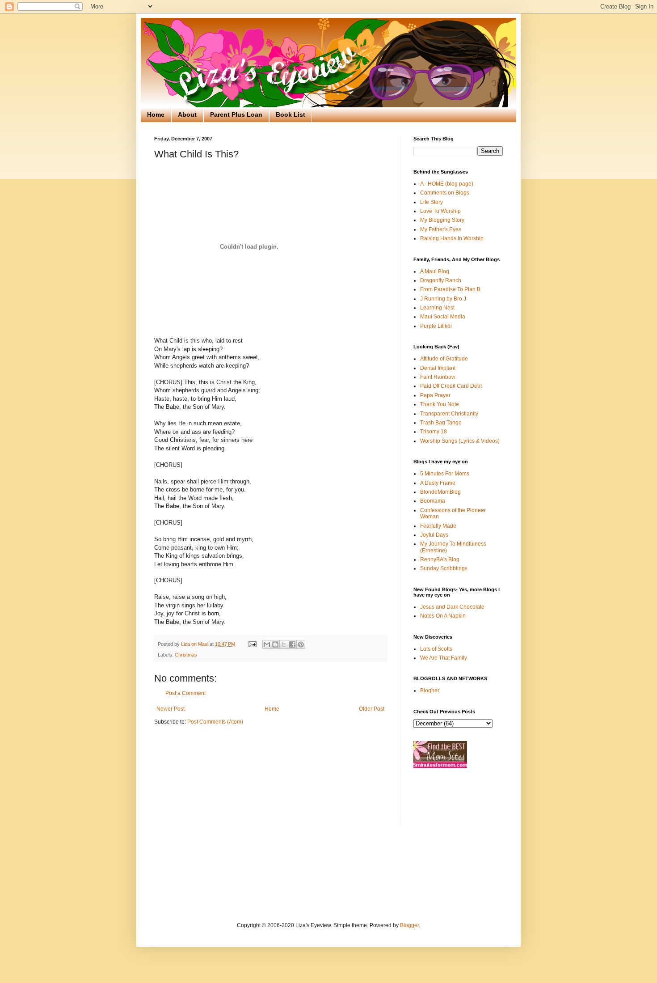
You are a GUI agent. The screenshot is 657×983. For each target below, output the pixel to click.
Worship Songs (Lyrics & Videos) (460, 441)
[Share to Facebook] (292, 644)
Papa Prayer (435, 395)
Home (155, 114)
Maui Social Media (442, 317)
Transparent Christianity (449, 414)
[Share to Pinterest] (300, 644)
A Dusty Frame (437, 483)
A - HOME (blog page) (446, 184)
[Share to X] (283, 644)
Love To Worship (440, 211)
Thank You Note (439, 404)
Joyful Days (434, 535)
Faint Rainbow (437, 377)
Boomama (432, 501)
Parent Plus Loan (236, 114)
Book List (290, 114)
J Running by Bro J (443, 299)
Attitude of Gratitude (444, 359)
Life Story (431, 202)
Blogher (429, 690)
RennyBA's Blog (439, 559)
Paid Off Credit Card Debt (451, 386)
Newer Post (170, 709)
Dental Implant (437, 368)
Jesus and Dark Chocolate (452, 607)
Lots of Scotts (436, 649)
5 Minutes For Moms (444, 473)
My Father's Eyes (440, 229)
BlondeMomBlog (440, 492)
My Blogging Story (442, 220)
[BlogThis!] (275, 644)
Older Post (371, 709)
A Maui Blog (434, 271)
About (187, 114)
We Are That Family (443, 658)
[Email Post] (252, 644)
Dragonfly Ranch (440, 280)
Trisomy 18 (433, 431)
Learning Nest (437, 308)
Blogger (409, 925)
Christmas (186, 654)
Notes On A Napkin (443, 616)
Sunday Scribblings (443, 568)
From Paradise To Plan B (450, 289)
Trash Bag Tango (441, 422)
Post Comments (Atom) (215, 722)
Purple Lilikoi (436, 326)
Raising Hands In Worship (452, 238)
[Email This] (266, 644)
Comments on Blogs (444, 193)
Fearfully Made (438, 526)
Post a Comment (185, 693)
